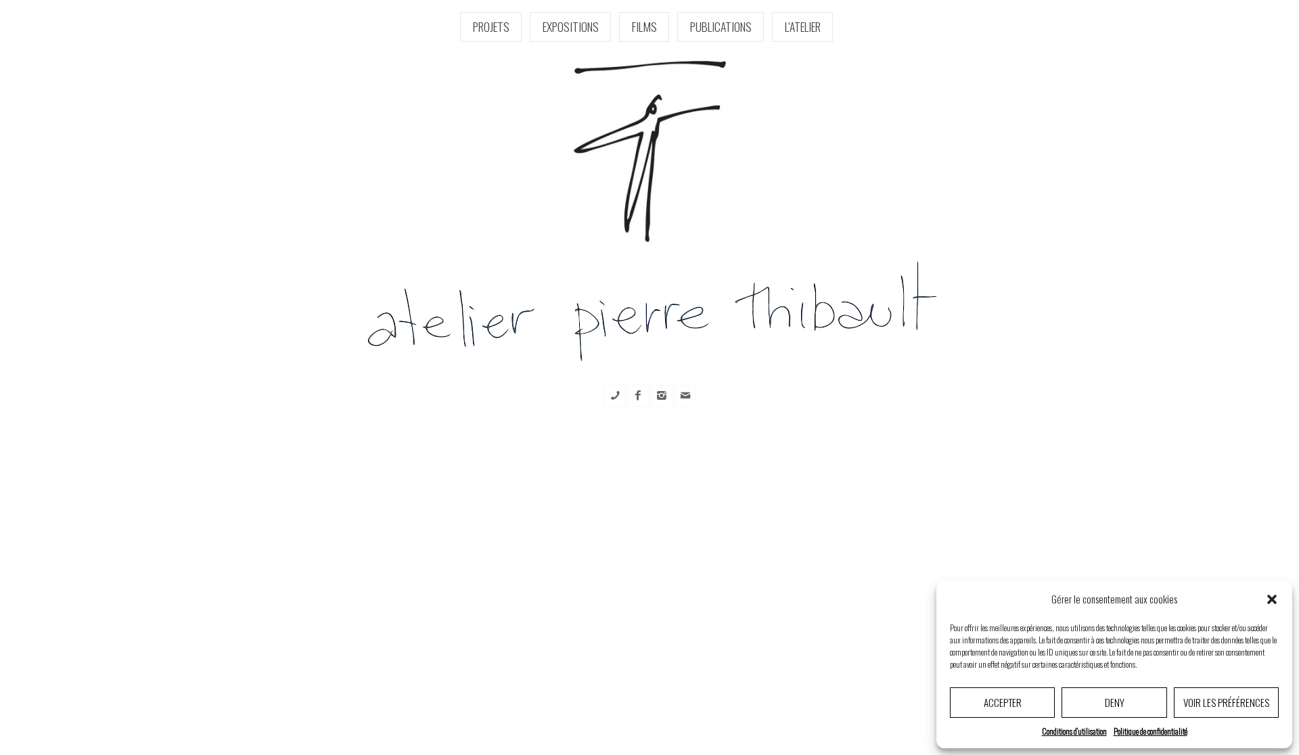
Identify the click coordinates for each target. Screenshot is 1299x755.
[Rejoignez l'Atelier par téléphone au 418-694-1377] (614, 396)
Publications (721, 26)
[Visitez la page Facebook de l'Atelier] (638, 396)
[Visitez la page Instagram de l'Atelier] (662, 396)
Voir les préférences (1226, 702)
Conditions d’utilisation (1074, 731)
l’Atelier (803, 26)
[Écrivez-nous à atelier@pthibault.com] (685, 396)
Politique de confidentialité (1150, 731)
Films (644, 26)
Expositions (571, 26)
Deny (1114, 702)
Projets (491, 26)
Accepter (1003, 702)
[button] (1272, 599)
